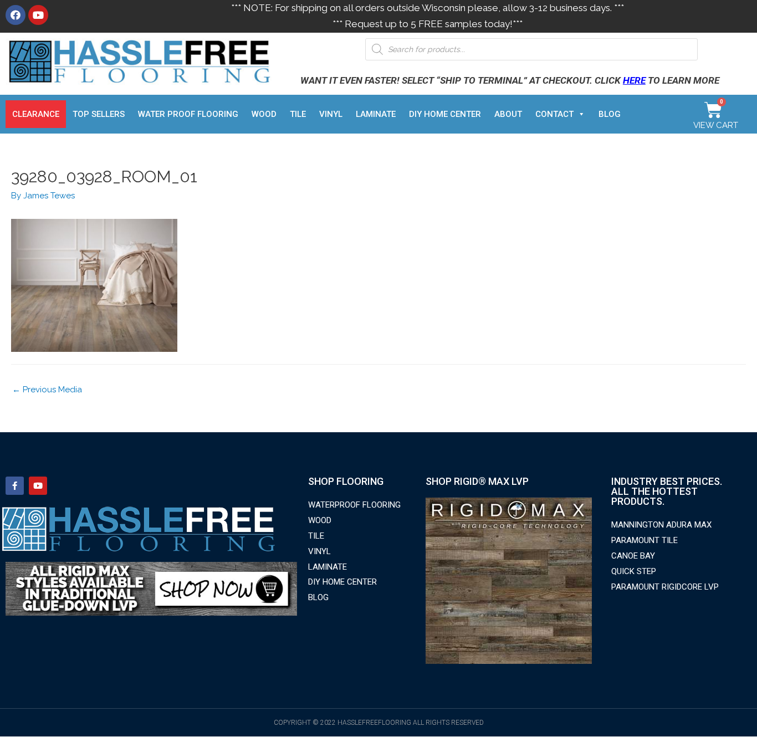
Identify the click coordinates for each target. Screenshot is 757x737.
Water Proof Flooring (188, 114)
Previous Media (47, 390)
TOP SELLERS (99, 114)
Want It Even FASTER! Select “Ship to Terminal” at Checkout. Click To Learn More (509, 80)
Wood (264, 114)
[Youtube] (38, 15)
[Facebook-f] (15, 486)
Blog (610, 114)
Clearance (35, 114)
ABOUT (508, 114)
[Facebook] (15, 15)
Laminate (376, 114)
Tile (298, 114)
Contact (554, 114)
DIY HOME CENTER (445, 114)
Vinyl (330, 114)
